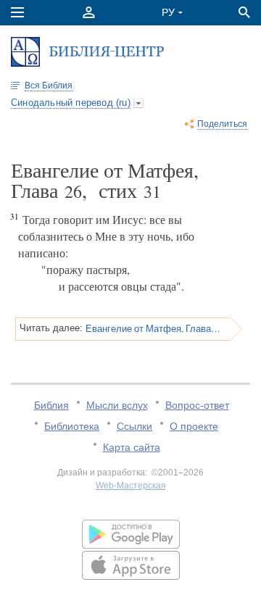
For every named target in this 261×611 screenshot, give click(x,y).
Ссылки (134, 426)
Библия (51, 405)
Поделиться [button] (222, 124)
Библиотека (71, 426)
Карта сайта (131, 447)
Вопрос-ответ (197, 405)
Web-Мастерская (131, 486)
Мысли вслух (117, 405)
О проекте (194, 426)
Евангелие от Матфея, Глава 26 (153, 328)
